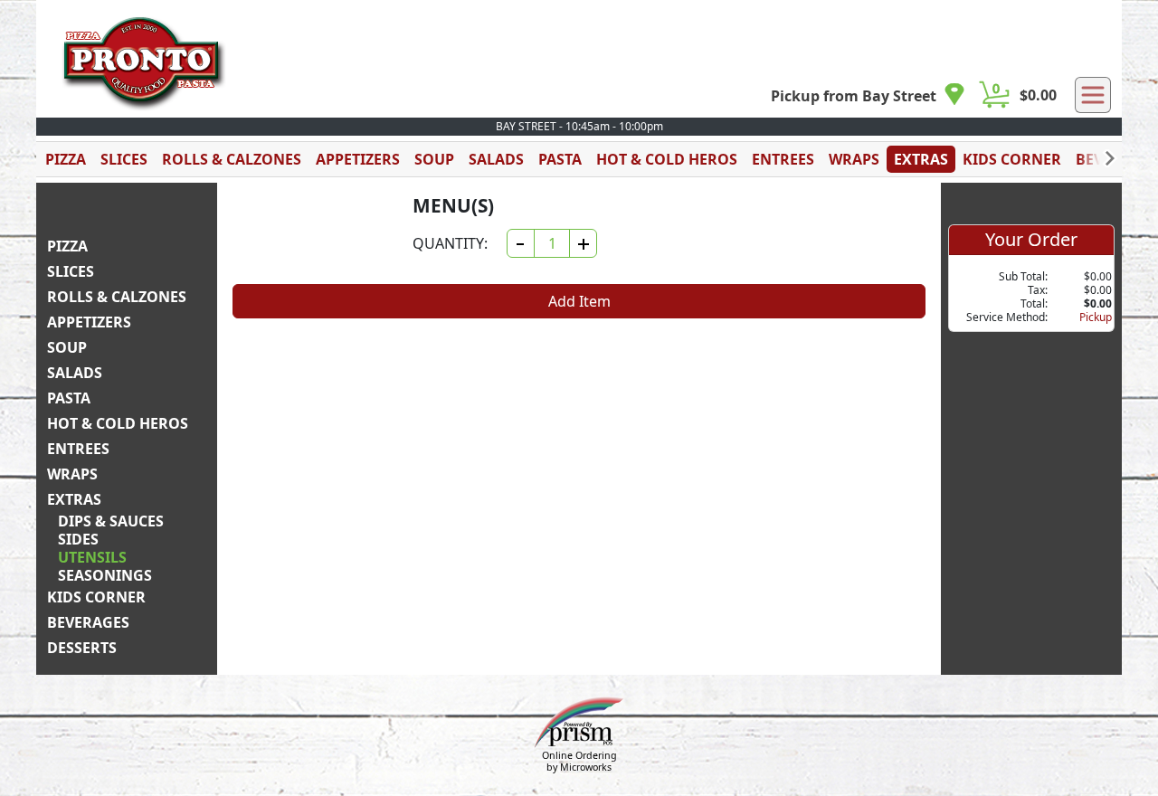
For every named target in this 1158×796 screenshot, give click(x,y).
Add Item (579, 301)
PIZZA (65, 159)
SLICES (123, 159)
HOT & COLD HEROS (666, 159)
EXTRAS (921, 159)
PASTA (560, 159)
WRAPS (854, 159)
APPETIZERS (358, 159)
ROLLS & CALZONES (231, 159)
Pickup (1095, 317)
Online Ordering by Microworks (579, 761)
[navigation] (868, 95)
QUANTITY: (450, 243)
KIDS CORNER (1012, 159)
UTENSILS (92, 557)
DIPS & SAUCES (111, 521)
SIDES (78, 539)
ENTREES (783, 159)
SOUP (434, 159)
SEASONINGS (105, 575)
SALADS (496, 159)
